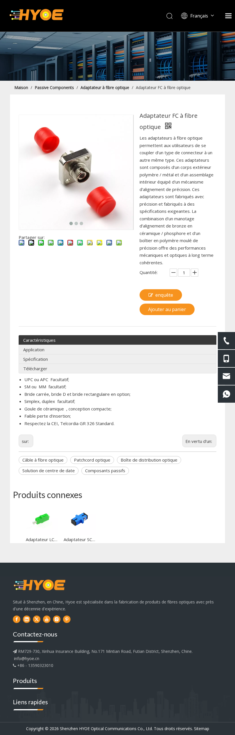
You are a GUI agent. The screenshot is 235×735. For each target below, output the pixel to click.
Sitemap (201, 728)
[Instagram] (56, 619)
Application (33, 349)
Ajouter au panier (167, 309)
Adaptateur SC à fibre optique (80, 539)
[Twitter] (36, 619)
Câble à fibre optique (43, 460)
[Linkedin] (26, 619)
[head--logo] (39, 585)
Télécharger (35, 368)
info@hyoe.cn (26, 658)
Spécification (35, 359)
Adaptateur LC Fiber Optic (42, 539)
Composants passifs (105, 470)
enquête (164, 295)
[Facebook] (16, 619)
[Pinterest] (66, 619)
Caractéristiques (39, 340)
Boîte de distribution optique (149, 460)
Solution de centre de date (48, 470)
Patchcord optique (92, 460)
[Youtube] (46, 619)
